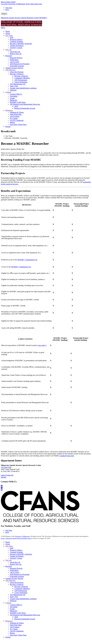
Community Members (22, 589)
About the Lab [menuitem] (15, 52)
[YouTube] (46, 490)
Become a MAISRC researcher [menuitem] (21, 44)
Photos (12, 633)
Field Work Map (16, 625)
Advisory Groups (16, 558)
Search (4, 14)
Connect (8, 603)
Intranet (3, 477)
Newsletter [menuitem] (14, 96)
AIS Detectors (10, 580)
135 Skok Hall (6, 467)
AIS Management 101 (18, 595)
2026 (16, 617)
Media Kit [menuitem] (13, 100)
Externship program (17, 576)
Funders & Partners (17, 556)
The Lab (8, 560)
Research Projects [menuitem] (16, 58)
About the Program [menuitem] (16, 72)
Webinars (13, 601)
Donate (8, 637)
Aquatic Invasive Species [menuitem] (14, 68)
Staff (11, 548)
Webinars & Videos (17, 623)
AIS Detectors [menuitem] (10, 70)
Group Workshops (20, 593)
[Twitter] (46, 488)
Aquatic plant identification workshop (23, 599)
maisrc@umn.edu (7, 475)
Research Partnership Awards (24, 619)
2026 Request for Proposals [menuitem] (19, 64)
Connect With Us (16, 605)
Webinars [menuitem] (13, 90)
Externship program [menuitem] (17, 66)
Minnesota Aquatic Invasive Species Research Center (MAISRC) (24, 18)
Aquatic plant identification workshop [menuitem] (23, 88)
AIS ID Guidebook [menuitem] (17, 120)
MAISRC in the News (18, 613)
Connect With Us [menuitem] (16, 94)
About (7, 544)
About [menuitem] (7, 33)
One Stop (8, 8)
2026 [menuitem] (16, 106)
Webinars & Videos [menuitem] (17, 112)
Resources (9, 621)
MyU (7, 10)
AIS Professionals (20, 591)
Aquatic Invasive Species (14, 578)
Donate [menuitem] (8, 126)
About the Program (16, 582)
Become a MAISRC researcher (21, 554)
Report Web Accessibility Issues (22, 538)
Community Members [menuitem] (22, 78)
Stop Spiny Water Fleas (18, 635)
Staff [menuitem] (11, 37)
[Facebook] (46, 486)
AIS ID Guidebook (17, 631)
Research (8, 566)
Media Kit (13, 611)
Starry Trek (14, 597)
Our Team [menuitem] (9, 35)
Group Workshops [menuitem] (20, 82)
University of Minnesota (22, 536)
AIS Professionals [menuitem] (20, 80)
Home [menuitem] (7, 31)
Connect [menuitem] (8, 92)
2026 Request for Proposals (19, 574)
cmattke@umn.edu (66, 456)
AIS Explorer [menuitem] (14, 116)
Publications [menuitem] (14, 60)
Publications (14, 570)
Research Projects (16, 568)
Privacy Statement (6, 538)
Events (12, 609)
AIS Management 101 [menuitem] (18, 84)
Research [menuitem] (8, 56)
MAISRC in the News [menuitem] (18, 102)
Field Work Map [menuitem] (16, 114)
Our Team (9, 546)
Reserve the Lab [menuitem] (15, 54)
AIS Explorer (14, 627)
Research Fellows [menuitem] (16, 39)
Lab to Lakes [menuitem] (14, 62)
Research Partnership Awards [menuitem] (24, 108)
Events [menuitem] (12, 98)
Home (7, 542)
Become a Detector (16, 584)
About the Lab (15, 562)
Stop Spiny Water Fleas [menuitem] (18, 124)
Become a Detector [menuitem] (16, 74)
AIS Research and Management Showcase (25, 615)
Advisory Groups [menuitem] (16, 48)
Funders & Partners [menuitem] (17, 46)
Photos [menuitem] (12, 122)
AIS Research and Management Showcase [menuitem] (25, 104)
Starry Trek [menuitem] (14, 86)
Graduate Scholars (16, 552)
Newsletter (14, 607)
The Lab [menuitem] (8, 50)
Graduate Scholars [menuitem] (16, 41)
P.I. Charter (14, 629)
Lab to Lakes (14, 572)
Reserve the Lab (15, 564)
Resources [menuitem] (9, 110)
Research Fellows (16, 550)
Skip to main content (8, 2)
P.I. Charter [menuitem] (14, 118)
